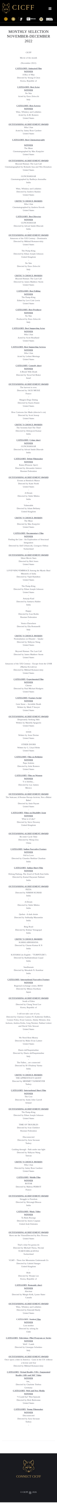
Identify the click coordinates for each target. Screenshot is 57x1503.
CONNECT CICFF (28, 1476)
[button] (53, 24)
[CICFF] (6, 8)
